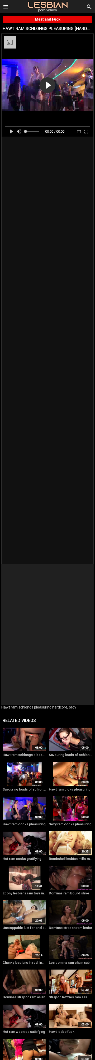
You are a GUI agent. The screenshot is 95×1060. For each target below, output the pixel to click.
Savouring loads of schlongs (70, 755)
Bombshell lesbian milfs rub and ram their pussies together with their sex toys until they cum (70, 859)
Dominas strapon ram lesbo (70, 928)
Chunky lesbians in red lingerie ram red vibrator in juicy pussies (24, 963)
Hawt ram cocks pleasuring (24, 824)
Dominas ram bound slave (69, 893)
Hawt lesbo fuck (61, 1032)
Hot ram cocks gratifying (22, 859)
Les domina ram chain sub (69, 963)
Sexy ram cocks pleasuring (70, 824)
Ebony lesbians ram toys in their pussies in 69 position (24, 893)
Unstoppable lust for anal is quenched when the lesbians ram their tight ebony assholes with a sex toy (24, 928)
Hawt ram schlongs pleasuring (24, 755)
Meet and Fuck (47, 19)
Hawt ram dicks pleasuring (70, 789)
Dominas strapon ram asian (24, 997)
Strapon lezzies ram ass (68, 997)
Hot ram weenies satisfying (24, 1032)
